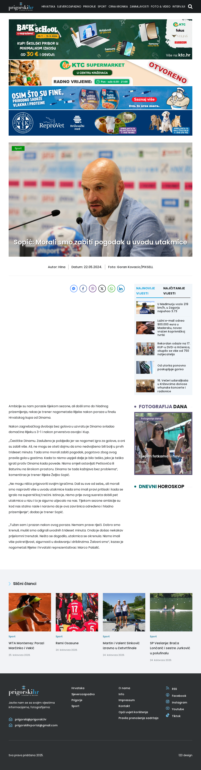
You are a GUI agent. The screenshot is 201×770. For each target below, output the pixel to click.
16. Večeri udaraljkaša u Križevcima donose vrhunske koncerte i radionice (172, 386)
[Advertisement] (67, 320)
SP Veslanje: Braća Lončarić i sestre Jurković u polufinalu (170, 648)
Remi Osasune (67, 643)
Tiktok (176, 716)
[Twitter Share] (102, 288)
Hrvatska (48, 6)
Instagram (179, 702)
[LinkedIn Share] (121, 288)
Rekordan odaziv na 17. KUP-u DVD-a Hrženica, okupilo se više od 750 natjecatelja (173, 349)
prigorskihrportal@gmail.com (36, 725)
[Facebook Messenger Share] (74, 288)
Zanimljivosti (139, 6)
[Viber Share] (92, 288)
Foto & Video (161, 6)
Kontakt (124, 706)
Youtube (178, 709)
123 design (185, 755)
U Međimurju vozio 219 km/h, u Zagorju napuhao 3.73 (172, 307)
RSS (174, 689)
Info (121, 694)
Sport (102, 6)
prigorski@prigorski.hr (31, 719)
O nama (124, 688)
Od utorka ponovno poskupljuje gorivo (171, 367)
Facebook (179, 696)
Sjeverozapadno (69, 6)
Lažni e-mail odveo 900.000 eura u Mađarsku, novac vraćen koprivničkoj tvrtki (171, 328)
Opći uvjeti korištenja (133, 712)
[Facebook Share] (83, 288)
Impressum (127, 700)
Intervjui (179, 6)
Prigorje (89, 6)
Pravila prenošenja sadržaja (138, 718)
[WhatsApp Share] (111, 288)
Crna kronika (118, 6)
